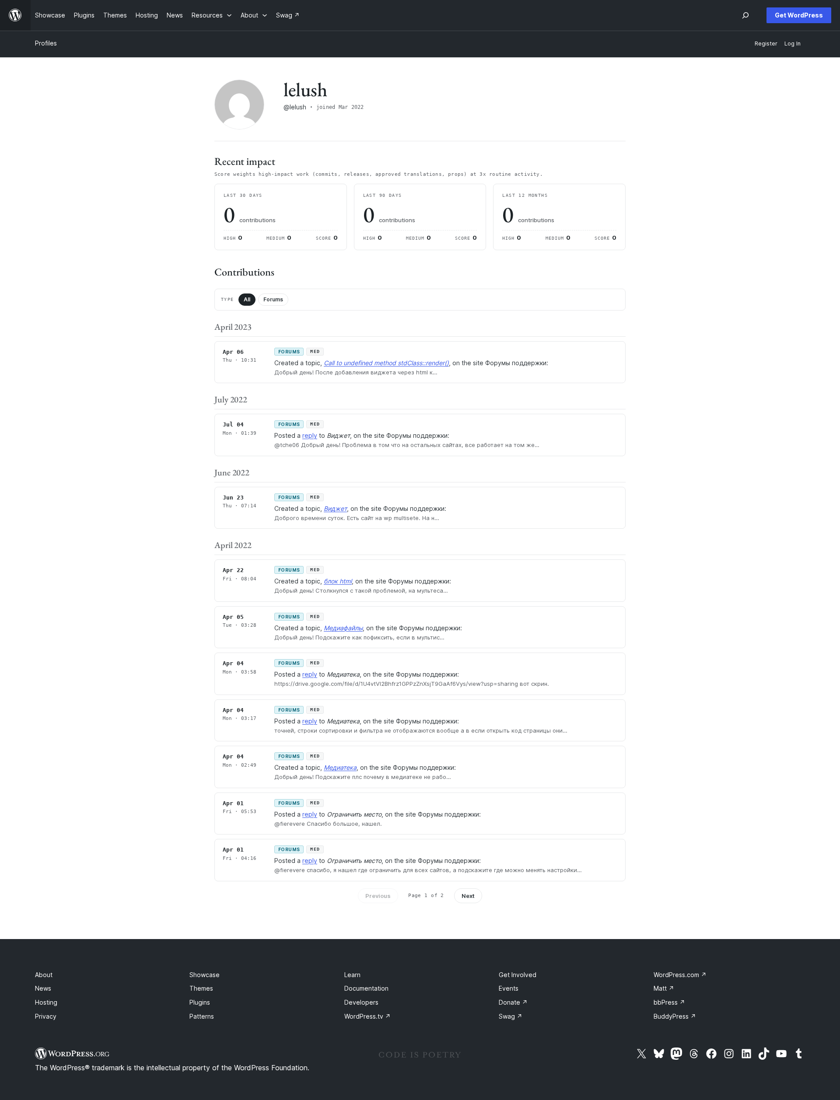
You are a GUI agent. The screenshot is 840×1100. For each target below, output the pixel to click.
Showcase (204, 974)
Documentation (366, 988)
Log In (792, 43)
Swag (510, 1016)
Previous (378, 895)
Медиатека (340, 767)
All (247, 299)
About (43, 974)
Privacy (45, 1016)
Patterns (201, 1016)
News (43, 988)
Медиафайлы (343, 628)
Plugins (199, 1002)
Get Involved (517, 974)
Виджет (335, 508)
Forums (273, 299)
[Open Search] (745, 15)
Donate (513, 1002)
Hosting (46, 1002)
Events (508, 988)
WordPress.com (680, 974)
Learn (352, 974)
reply (309, 435)
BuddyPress (675, 1016)
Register (766, 43)
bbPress (669, 1002)
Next (468, 895)
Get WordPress (799, 15)
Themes (201, 988)
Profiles (46, 43)
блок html (338, 581)
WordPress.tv (367, 1016)
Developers (361, 1002)
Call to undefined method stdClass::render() (386, 363)
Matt (664, 988)
